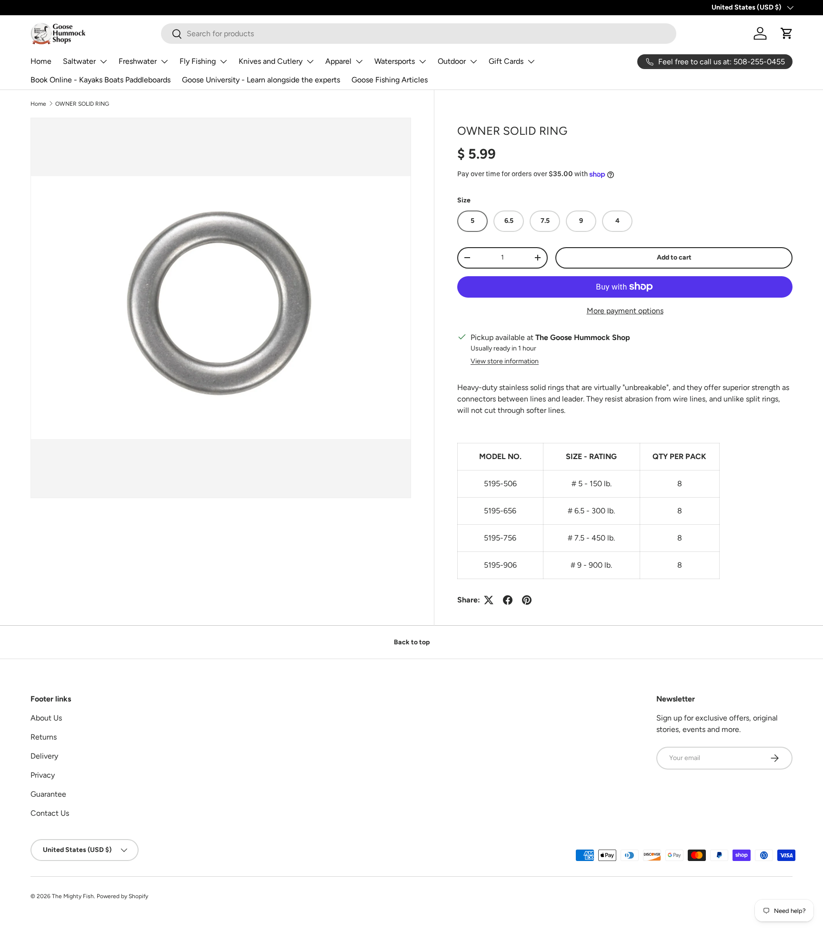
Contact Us (49, 813)
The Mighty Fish (73, 896)
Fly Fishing (198, 61)
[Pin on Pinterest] (526, 600)
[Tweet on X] (488, 600)
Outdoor (452, 61)
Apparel (338, 61)
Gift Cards (506, 61)
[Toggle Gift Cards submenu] (531, 61)
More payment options (625, 310)
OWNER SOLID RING (82, 103)
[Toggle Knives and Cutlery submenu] (310, 61)
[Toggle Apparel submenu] (359, 61)
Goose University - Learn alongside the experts (261, 79)
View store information (505, 361)
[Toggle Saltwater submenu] (103, 61)
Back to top (412, 642)
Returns (43, 736)
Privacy (42, 775)
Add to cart (674, 257)
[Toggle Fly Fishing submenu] (223, 61)
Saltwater (79, 61)
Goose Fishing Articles (389, 79)
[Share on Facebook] (507, 600)
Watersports (394, 61)
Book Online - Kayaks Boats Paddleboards (100, 79)
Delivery (44, 756)
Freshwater (138, 61)
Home (40, 61)
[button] (786, 33)
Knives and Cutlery (270, 61)
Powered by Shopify (122, 896)
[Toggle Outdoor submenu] (473, 61)
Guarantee (48, 794)
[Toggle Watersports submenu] (422, 61)
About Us (46, 717)
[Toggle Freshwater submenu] (164, 61)
